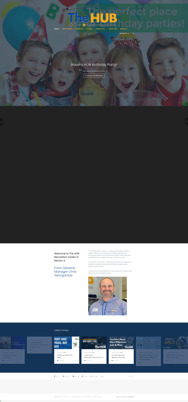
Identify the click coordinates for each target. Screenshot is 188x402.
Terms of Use (97, 396)
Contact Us (66, 396)
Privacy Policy (87, 396)
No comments (61, 360)
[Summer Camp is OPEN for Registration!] (186, 122)
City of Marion (76, 396)
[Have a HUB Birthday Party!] (1, 122)
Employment (57, 396)
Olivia (65, 352)
